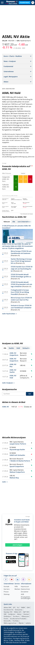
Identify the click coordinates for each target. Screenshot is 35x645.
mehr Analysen (7, 383)
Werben (17, 589)
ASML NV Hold (13, 377)
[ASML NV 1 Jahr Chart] (28, 407)
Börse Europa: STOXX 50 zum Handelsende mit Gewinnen (21, 252)
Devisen (26, 614)
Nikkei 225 (17, 612)
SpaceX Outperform (17, 466)
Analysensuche (9, 389)
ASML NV (5, 407)
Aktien (19, 614)
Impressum (25, 587)
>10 (20, 179)
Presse (6, 592)
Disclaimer (24, 592)
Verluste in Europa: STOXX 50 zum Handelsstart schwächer (21, 306)
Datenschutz (25, 589)
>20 (30, 179)
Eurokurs (16, 616)
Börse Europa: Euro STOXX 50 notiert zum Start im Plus (21, 299)
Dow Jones (18, 610)
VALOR (4, 40)
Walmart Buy (14, 478)
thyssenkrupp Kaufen (17, 450)
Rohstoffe (7, 621)
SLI (18, 607)
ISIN (18, 40)
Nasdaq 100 (8, 612)
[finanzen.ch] (12, 1)
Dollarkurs (7, 616)
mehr (4, 482)
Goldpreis (11, 614)
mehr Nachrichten (8, 314)
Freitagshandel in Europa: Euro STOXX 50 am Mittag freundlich (20, 292)
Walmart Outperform (17, 472)
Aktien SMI (7, 607)
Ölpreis (21, 623)
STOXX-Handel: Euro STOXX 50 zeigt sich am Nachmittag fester (21, 269)
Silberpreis (25, 616)
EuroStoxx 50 (8, 610)
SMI (5, 614)
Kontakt (6, 587)
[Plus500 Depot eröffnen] (11, 3)
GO (29, 394)
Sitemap (7, 594)
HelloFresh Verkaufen (17, 455)
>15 (25, 179)
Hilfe (16, 587)
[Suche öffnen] (32, 2)
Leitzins (28, 623)
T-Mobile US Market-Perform (20, 461)
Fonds (6, 619)
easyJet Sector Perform (18, 444)
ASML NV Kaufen (13, 371)
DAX (28, 607)
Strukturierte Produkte (18, 619)
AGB (22, 594)
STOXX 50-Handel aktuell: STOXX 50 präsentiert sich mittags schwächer (21, 284)
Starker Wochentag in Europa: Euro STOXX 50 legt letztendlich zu (21, 261)
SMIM (23, 607)
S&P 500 (26, 612)
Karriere (7, 589)
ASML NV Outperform (14, 354)
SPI (14, 607)
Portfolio (16, 621)
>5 (16, 179)
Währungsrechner (10, 623)
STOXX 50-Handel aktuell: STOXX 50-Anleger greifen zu (21, 275)
